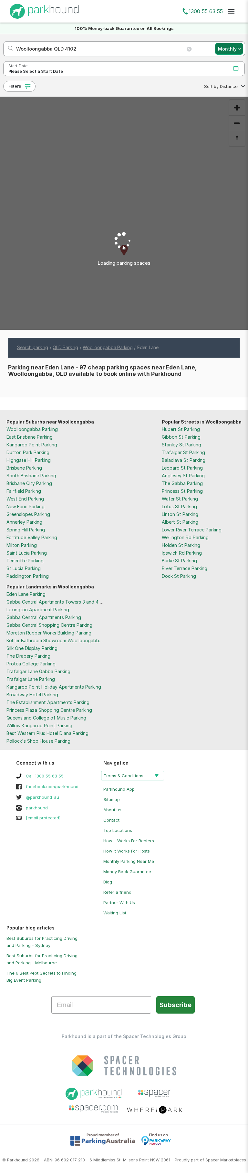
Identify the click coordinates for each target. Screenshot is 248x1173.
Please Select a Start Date (35, 71)
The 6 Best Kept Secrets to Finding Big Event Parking (41, 976)
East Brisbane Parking (29, 437)
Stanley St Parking (181, 444)
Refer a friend (117, 892)
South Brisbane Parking (31, 475)
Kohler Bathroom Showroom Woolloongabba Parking (62, 640)
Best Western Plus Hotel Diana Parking (47, 733)
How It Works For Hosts (126, 851)
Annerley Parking (24, 522)
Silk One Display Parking (31, 648)
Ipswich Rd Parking (182, 553)
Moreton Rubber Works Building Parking (48, 632)
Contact (111, 820)
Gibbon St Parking (181, 437)
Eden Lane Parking (26, 594)
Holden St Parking (181, 545)
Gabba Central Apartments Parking (43, 617)
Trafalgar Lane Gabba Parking (38, 671)
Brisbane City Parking (29, 483)
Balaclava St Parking (183, 460)
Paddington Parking (27, 576)
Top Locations (117, 830)
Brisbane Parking (24, 468)
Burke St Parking (179, 560)
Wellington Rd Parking (185, 537)
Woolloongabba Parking (32, 429)
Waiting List (114, 912)
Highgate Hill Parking (28, 460)
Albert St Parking (180, 522)
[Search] (9, 48)
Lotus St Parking (179, 506)
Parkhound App (119, 789)
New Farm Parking (25, 506)
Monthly (227, 49)
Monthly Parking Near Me (128, 861)
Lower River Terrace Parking (192, 529)
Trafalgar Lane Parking (30, 679)
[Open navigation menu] (231, 11)
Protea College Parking (31, 663)
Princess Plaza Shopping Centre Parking (49, 710)
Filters (14, 86)
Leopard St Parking (182, 468)
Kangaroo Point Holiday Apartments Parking (53, 687)
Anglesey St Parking (183, 475)
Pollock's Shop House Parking (38, 741)
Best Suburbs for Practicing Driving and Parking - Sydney (42, 942)
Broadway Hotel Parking (32, 694)
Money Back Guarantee (127, 871)
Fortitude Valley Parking (31, 537)
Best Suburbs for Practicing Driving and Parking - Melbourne (42, 959)
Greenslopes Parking (28, 514)
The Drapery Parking (28, 656)
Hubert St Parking (181, 429)
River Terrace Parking (184, 568)
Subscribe (175, 1005)
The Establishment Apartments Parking (47, 702)
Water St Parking (180, 498)
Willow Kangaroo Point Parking (39, 725)
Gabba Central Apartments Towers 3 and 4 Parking (61, 602)
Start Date (17, 65)
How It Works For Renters (128, 840)
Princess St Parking (182, 491)
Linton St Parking (180, 514)
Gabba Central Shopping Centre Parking (49, 625)
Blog (107, 881)
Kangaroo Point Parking (31, 444)
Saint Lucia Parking (26, 553)
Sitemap (111, 799)
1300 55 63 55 (206, 11)
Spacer (212, 1160)
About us (112, 809)
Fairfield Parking (23, 491)
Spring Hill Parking (25, 529)
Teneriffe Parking (25, 560)
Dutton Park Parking (27, 452)
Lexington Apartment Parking (37, 609)
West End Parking (25, 498)
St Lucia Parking (23, 568)
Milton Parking (21, 545)
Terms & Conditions (123, 775)
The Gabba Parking (182, 483)
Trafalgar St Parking (183, 452)
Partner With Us (119, 902)
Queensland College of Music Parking (46, 717)
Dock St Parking (179, 576)
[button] (224, 86)
